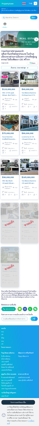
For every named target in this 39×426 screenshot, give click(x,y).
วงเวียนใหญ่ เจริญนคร (8, 393)
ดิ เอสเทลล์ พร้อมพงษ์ (8, 377)
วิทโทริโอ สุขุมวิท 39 (7, 386)
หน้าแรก (3, 8)
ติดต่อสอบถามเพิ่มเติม (8, 305)
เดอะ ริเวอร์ (4, 396)
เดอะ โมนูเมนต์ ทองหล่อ (8, 388)
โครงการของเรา (6, 347)
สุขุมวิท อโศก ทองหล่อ (8, 374)
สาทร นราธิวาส (23, 374)
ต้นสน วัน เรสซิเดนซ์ (7, 367)
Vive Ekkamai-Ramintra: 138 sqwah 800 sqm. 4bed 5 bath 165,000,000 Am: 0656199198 (29, 182)
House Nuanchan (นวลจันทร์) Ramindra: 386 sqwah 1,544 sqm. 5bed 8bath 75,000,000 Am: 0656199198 (9, 138)
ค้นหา (33, 17)
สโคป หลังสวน (5, 359)
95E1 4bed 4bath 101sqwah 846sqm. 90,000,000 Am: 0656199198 (8, 182)
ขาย (2, 332)
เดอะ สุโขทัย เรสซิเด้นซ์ (25, 380)
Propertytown (8, 3)
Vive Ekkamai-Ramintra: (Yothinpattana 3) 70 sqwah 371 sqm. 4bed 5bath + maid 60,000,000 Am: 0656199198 (29, 94)
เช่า (2, 334)
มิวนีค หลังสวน (5, 356)
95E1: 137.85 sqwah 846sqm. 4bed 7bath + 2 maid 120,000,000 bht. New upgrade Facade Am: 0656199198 (9, 94)
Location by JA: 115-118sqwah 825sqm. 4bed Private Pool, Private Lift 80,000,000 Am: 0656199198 (29, 138)
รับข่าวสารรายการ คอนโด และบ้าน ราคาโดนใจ (17, 314)
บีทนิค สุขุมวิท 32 (6, 383)
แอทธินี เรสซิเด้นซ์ (6, 364)
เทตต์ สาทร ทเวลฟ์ (24, 377)
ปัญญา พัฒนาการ (23, 356)
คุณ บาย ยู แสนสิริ (6, 380)
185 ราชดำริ (5, 362)
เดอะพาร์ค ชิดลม (6, 370)
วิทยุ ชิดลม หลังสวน (7, 353)
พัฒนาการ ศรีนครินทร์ (25, 353)
